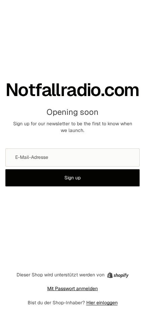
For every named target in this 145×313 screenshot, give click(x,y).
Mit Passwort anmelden (72, 288)
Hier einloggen (102, 303)
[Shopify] (117, 275)
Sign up (72, 178)
